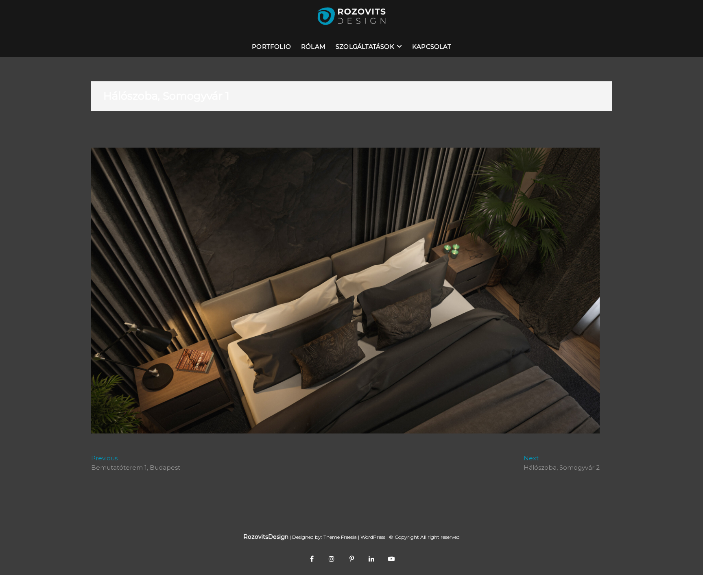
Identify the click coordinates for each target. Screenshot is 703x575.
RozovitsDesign (265, 536)
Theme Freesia (340, 537)
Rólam (313, 46)
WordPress (372, 537)
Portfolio (271, 46)
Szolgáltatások (365, 46)
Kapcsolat (431, 46)
